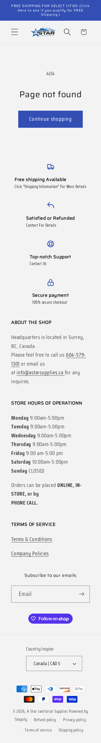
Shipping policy (71, 730)
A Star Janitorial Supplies (48, 711)
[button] (14, 32)
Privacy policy (74, 720)
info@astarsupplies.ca (41, 372)
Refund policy (45, 720)
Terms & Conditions (31, 539)
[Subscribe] (81, 594)
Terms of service (38, 730)
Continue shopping (50, 119)
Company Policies (30, 553)
